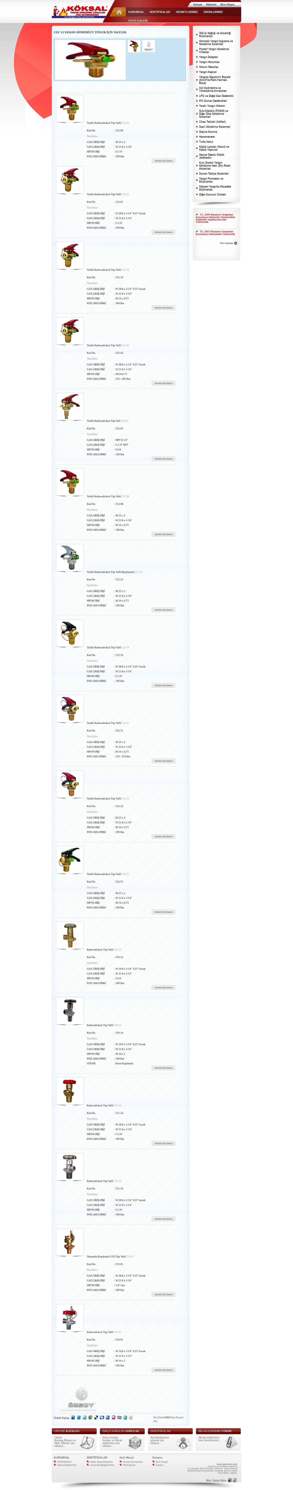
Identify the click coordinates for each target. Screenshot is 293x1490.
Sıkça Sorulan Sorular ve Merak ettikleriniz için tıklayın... (112, 1441)
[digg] (119, 1419)
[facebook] (73, 1419)
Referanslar (129, 1465)
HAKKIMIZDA (64, 1462)
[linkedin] (107, 1419)
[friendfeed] (79, 1419)
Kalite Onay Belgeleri (101, 1462)
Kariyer (197, 4)
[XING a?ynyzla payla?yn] (131, 1419)
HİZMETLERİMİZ (186, 12)
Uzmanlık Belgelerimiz (101, 1465)
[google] (90, 1419)
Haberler (211, 4)
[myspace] (102, 1419)
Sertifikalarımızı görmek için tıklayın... (159, 1440)
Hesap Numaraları (132, 1462)
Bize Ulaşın (227, 4)
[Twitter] (84, 1419)
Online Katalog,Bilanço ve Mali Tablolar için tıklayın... (65, 1441)
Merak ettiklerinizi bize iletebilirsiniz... (210, 1439)
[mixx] (113, 1419)
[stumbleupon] (125, 1419)
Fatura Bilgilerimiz (66, 1465)
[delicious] (96, 1419)
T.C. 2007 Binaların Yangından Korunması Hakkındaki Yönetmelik (215, 222)
